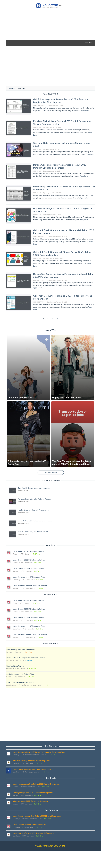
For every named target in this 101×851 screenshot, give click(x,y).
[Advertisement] (50, 28)
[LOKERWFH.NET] (50, 5)
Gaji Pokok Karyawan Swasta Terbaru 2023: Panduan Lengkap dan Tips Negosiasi (60, 101)
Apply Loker (85, 110)
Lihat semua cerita (50, 472)
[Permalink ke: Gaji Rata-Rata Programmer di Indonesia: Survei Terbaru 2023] (18, 149)
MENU (91, 43)
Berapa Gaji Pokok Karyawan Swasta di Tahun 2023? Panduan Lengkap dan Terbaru (60, 166)
